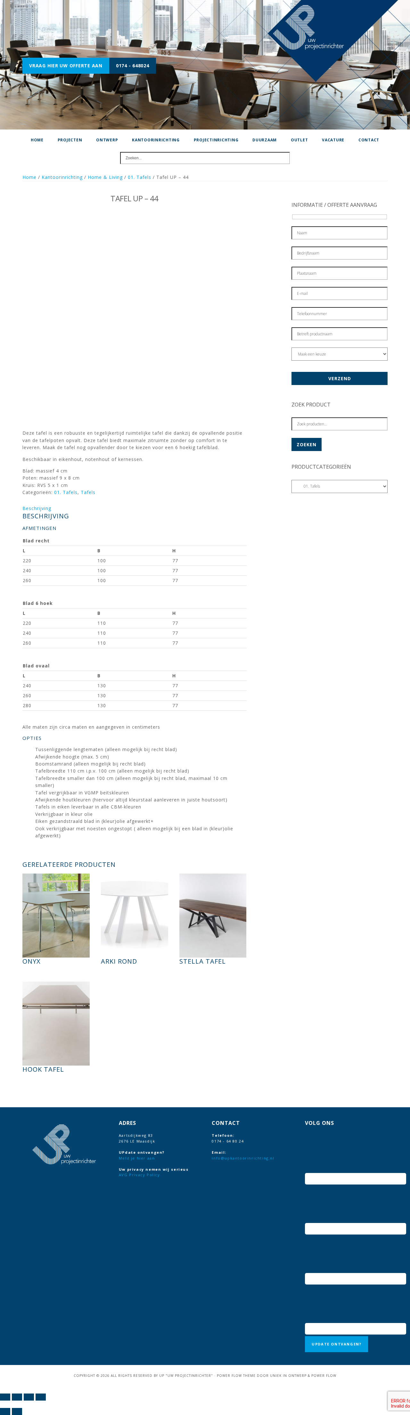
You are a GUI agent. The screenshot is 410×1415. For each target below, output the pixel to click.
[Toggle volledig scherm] (17, 1397)
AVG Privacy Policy (139, 1174)
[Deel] (29, 1397)
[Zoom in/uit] (5, 1397)
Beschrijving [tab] (36, 508)
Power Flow (323, 1375)
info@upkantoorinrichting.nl (243, 1158)
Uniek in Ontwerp (288, 1375)
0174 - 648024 (132, 66)
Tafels (88, 492)
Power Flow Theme (236, 1375)
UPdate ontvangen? (336, 1344)
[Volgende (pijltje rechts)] (17, 1411)
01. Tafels (139, 177)
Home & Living (105, 177)
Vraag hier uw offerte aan (65, 66)
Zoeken (306, 444)
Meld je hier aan (137, 1158)
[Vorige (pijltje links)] (5, 1411)
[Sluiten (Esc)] (41, 1397)
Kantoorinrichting (62, 177)
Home (29, 177)
